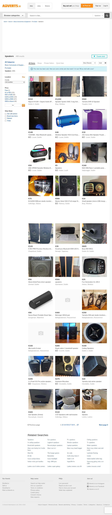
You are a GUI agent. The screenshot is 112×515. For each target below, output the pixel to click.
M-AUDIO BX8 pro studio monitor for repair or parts (46, 201)
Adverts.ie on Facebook (96, 486)
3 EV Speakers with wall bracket (66, 414)
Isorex (89, 456)
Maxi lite (30, 453)
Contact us (106, 504)
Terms (85, 504)
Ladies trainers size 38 (74, 466)
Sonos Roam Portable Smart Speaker (41, 315)
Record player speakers (54, 445)
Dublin (37, 104)
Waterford (40, 317)
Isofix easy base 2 (73, 456)
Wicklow (62, 104)
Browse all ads (53, 504)
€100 (84, 346)
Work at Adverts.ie (8, 490)
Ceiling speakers (92, 439)
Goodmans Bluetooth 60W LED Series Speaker (71, 249)
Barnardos (50, 456)
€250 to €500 (9, 99)
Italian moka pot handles (35, 461)
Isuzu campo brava (34, 459)
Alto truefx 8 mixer (34, 348)
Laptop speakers (72, 445)
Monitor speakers (72, 442)
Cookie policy (35, 492)
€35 (57, 246)
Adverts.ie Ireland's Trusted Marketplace (13, 5)
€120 (30, 246)
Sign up (98, 6)
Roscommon (71, 317)
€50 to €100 (8, 95)
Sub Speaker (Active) (35, 414)
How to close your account (67, 488)
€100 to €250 (9, 97)
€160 (84, 165)
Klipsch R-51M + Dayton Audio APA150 (41, 102)
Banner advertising (64, 504)
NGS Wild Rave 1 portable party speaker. (96, 168)
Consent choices (36, 495)
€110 (57, 412)
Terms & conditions (37, 488)
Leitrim (90, 417)
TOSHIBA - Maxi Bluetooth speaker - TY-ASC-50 (45, 135)
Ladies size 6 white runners (36, 466)
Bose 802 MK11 (87, 249)
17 (78, 425)
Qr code (69, 453)
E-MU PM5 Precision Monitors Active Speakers (44, 249)
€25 (83, 279)
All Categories (9, 62)
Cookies (79, 504)
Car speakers (51, 439)
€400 (57, 312)
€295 (30, 379)
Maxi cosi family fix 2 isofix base (36, 449)
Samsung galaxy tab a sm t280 (95, 462)
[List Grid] (101, 63)
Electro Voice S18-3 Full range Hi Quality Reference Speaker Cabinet (79, 201)
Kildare (38, 203)
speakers (58, 282)
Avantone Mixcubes (62, 381)
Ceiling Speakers (88, 348)
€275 (57, 379)
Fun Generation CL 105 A (91, 282)
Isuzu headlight (52, 459)
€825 (84, 246)
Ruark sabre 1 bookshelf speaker (66, 348)
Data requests (35, 497)
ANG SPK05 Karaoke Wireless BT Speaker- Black (45, 168)
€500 (84, 99)
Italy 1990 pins (52, 461)
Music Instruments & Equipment (15, 65)
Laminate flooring (92, 453)
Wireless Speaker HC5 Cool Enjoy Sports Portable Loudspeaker (77, 135)
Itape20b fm (71, 461)
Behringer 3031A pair (62, 315)
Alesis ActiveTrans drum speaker (39, 282)
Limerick (40, 417)
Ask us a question (36, 485)
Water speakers (92, 445)
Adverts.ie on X (94, 489)
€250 (84, 312)
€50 (30, 279)
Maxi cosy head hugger (74, 448)
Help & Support (42, 504)
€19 (83, 132)
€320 (30, 412)
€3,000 (58, 99)
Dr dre (30, 456)
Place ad (88, 5)
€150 (30, 346)
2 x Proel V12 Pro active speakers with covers (44, 381)
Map (23, 77)
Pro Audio (8, 68)
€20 (83, 379)
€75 (30, 198)
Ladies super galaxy (53, 466)
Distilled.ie (5, 483)
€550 (57, 198)
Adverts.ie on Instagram (96, 483)
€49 (57, 132)
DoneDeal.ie (6, 488)
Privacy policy (35, 490)
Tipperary (65, 251)
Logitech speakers (53, 442)
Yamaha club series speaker (92, 381)
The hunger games (53, 453)
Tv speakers (91, 442)
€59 (30, 165)
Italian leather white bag (94, 459)
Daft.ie (4, 485)
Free (6, 90)
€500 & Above (9, 101)
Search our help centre (38, 483)
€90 (30, 312)
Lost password (63, 483)
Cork (90, 104)
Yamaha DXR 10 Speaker (91, 102)
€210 (30, 99)
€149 (30, 132)
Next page (103, 425)
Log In (105, 6)
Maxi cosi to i (51, 448)
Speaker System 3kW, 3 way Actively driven (70, 102)
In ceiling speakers (34, 442)
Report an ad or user (65, 485)
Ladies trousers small (94, 466)
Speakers (58, 168)
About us (99, 504)
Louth (66, 170)
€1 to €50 (8, 92)
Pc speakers (71, 439)
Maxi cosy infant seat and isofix (95, 449)
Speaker (85, 414)
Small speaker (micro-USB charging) (94, 201)
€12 (83, 412)
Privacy (73, 504)
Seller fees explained (65, 490)
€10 (83, 198)
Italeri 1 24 (70, 459)
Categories (92, 504)
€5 (56, 165)
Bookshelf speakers (34, 445)
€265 (57, 346)
